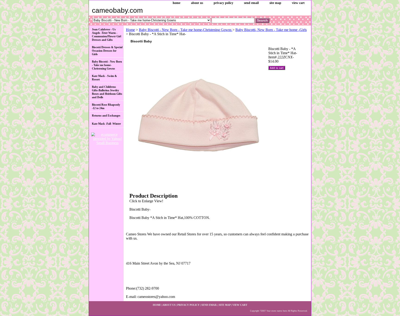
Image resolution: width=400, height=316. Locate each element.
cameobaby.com (117, 10)
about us (197, 3)
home (176, 3)
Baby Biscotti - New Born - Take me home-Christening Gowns (185, 30)
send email (251, 3)
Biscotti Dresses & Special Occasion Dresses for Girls (107, 51)
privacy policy (223, 3)
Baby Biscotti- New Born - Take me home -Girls (271, 30)
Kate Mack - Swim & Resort (104, 77)
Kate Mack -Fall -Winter (106, 123)
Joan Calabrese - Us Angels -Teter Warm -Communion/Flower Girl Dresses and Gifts (106, 34)
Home (130, 30)
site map (275, 3)
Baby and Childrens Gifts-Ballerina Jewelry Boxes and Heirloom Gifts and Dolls (107, 92)
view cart (298, 3)
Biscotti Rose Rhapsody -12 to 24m (106, 106)
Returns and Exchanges (106, 115)
